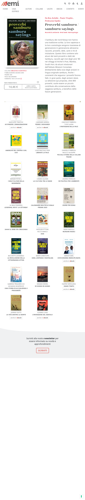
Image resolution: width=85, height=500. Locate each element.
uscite (50, 9)
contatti (70, 9)
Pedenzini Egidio (52, 21)
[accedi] (82, 3)
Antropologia (73, 32)
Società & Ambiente (52, 32)
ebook (59, 9)
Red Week (64, 32)
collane (39, 9)
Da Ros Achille (51, 18)
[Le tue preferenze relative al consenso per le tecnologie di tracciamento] (81, 496)
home (5, 9)
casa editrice (15, 10)
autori (29, 9)
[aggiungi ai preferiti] (38, 82)
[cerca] (65, 3)
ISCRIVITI (42, 350)
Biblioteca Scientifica (19, 71)
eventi (81, 9)
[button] (13, 79)
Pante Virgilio (66, 18)
